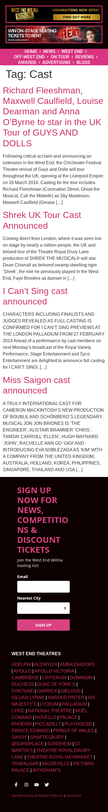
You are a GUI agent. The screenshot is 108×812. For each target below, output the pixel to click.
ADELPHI (21, 664)
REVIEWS (84, 57)
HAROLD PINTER (66, 697)
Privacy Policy (50, 796)
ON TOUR (60, 57)
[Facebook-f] (16, 784)
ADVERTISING (56, 62)
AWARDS (27, 62)
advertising (23, 796)
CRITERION (54, 677)
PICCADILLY (48, 724)
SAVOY (19, 737)
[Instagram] (26, 784)
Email (22, 576)
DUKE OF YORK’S (56, 684)
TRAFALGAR (25, 763)
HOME (31, 51)
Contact (73, 796)
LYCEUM (49, 704)
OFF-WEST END (29, 57)
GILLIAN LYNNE (28, 697)
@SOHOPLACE (28, 743)
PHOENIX (22, 724)
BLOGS (83, 62)
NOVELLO (45, 717)
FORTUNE (23, 691)
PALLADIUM (74, 704)
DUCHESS (23, 684)
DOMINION (81, 677)
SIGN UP (43, 625)
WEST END (72, 51)
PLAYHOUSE (78, 724)
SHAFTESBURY (47, 737)
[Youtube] (36, 784)
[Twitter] (46, 784)
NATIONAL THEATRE (50, 710)
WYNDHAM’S (47, 770)
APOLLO (22, 671)
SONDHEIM (59, 743)
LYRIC (18, 710)
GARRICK (47, 691)
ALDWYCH (45, 664)
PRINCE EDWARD (31, 730)
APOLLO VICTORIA (54, 671)
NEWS (49, 51)
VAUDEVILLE (56, 763)
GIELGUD (71, 691)
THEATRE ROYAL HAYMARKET (60, 757)
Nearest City (29, 598)
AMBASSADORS (77, 664)
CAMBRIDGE (25, 677)
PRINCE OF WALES (73, 730)
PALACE (68, 717)
